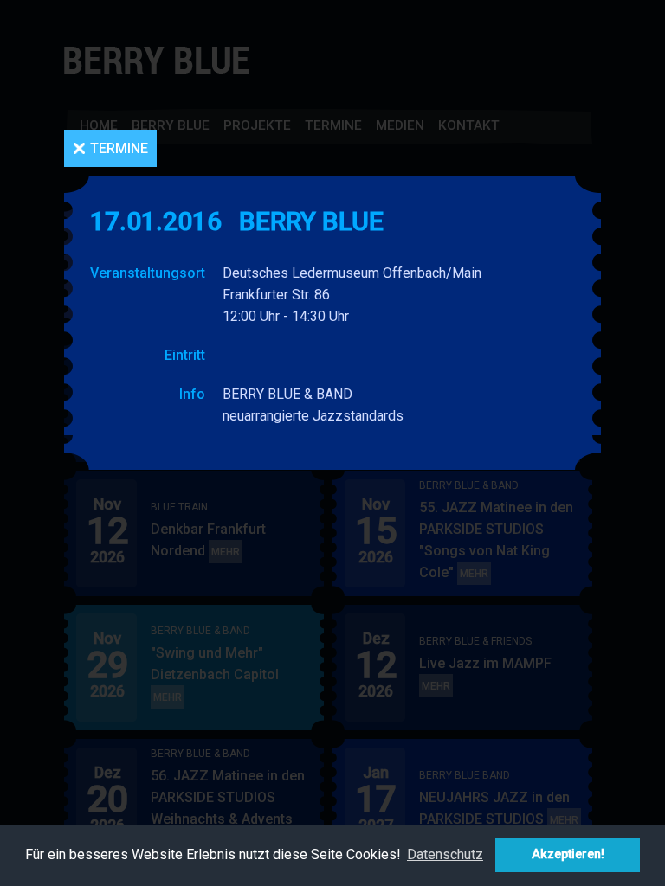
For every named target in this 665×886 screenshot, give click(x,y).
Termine (119, 148)
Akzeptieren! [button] (568, 854)
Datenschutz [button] (445, 854)
